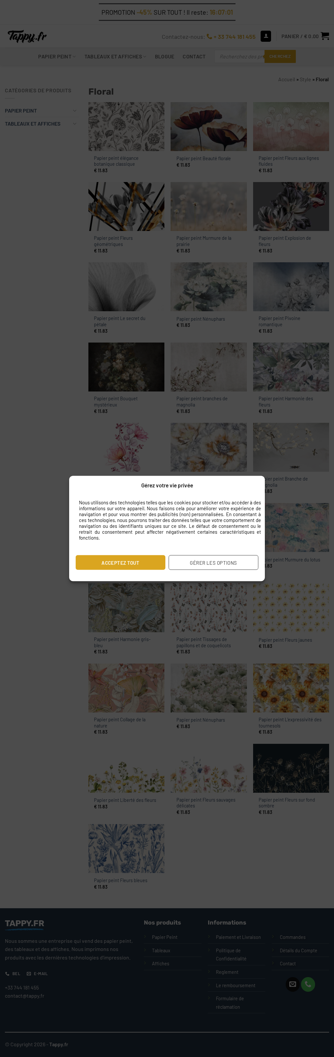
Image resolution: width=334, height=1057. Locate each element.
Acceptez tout (120, 562)
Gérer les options (213, 562)
